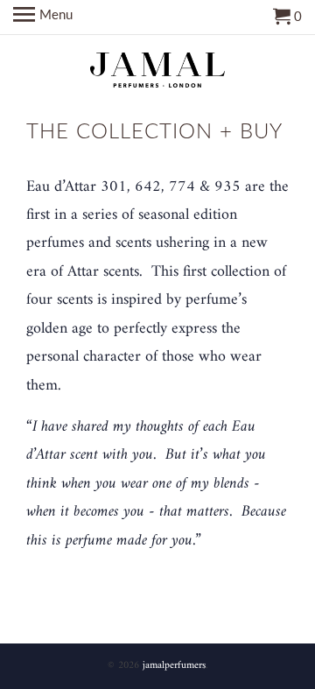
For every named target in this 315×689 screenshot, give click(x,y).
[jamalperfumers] (158, 69)
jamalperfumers (174, 666)
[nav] (43, 17)
